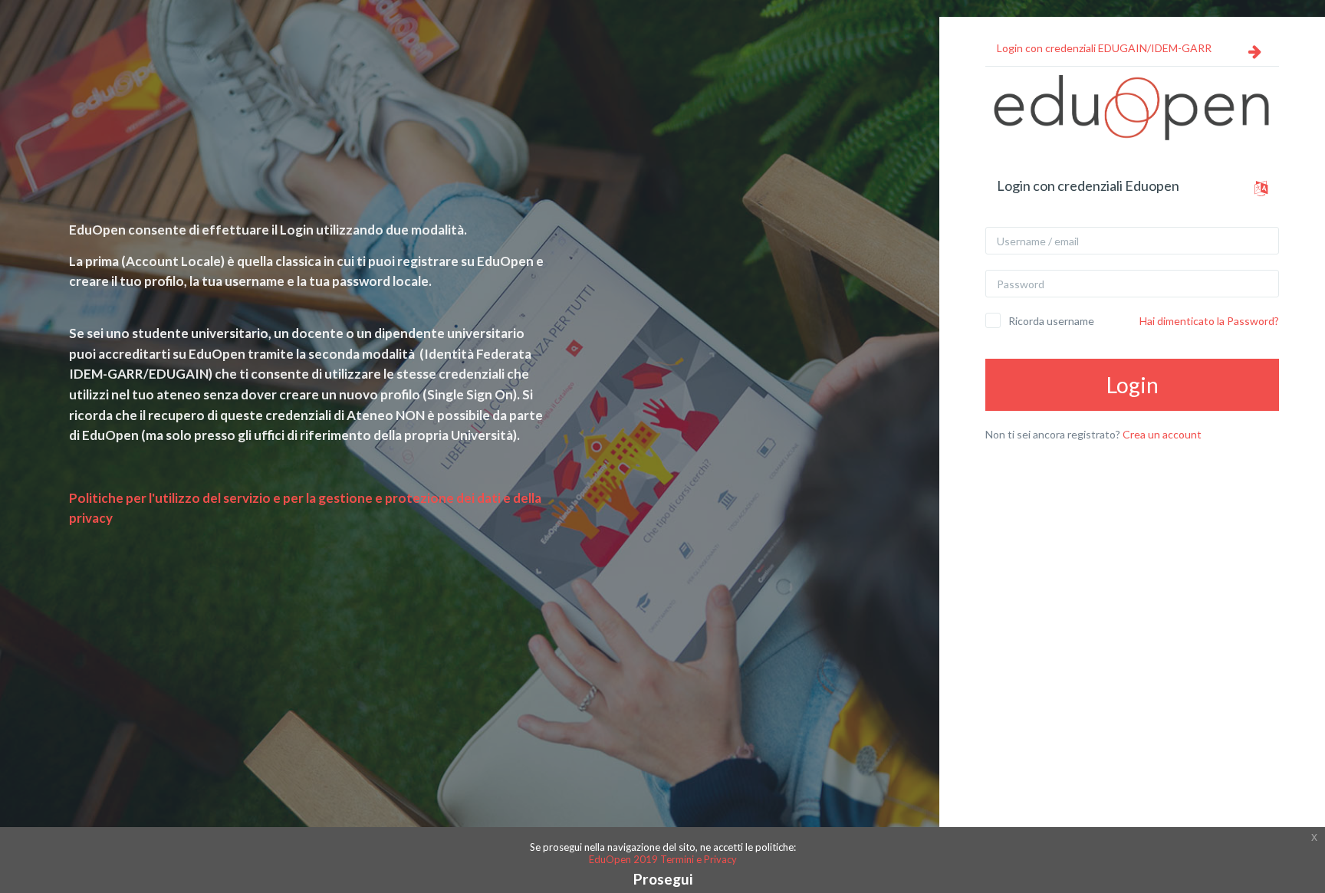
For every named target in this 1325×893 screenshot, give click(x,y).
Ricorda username (1051, 320)
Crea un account (1162, 434)
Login (1132, 385)
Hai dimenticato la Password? (1209, 320)
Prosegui (662, 879)
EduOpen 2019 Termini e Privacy (663, 859)
